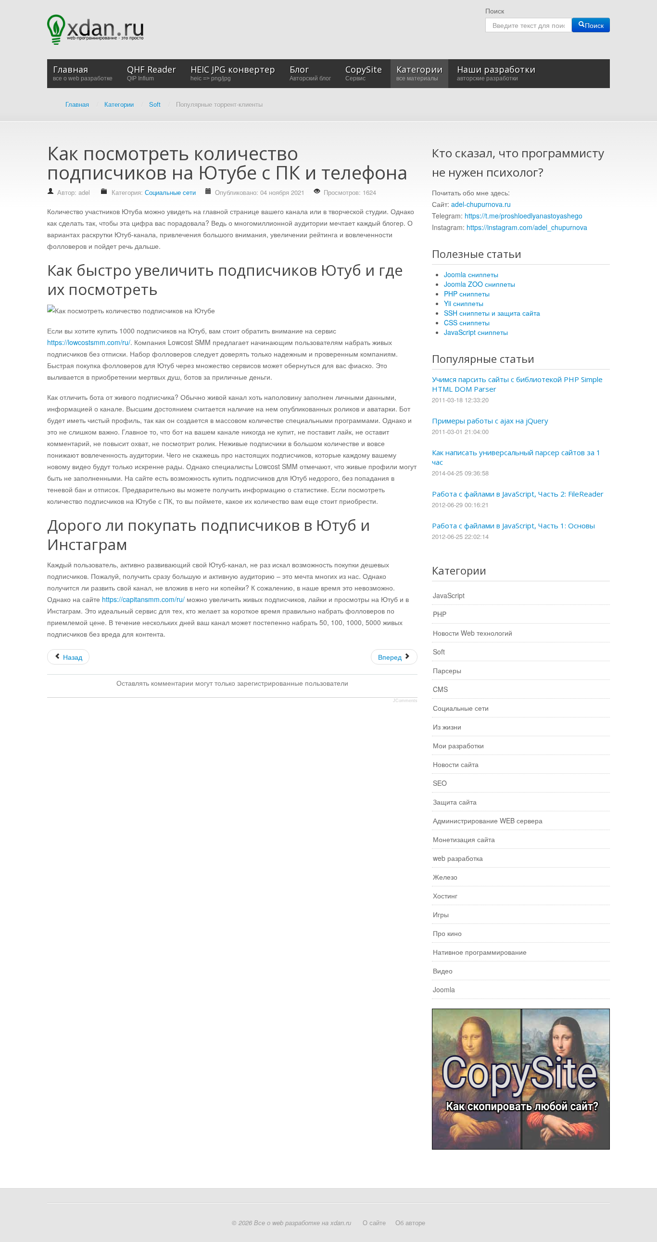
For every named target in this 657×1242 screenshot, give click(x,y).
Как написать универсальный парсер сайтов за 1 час (516, 457)
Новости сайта (456, 764)
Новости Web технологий (472, 633)
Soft (439, 651)
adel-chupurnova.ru (481, 204)
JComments (405, 700)
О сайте (374, 1222)
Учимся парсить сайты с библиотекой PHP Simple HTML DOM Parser (517, 384)
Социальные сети (170, 192)
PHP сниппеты (467, 293)
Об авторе (410, 1222)
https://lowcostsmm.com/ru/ (88, 342)
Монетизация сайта (464, 839)
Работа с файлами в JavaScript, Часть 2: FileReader (518, 494)
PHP (439, 614)
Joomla (444, 989)
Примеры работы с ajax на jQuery (490, 420)
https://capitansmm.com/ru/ (143, 599)
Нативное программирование (480, 952)
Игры (441, 914)
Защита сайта (455, 802)
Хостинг (445, 895)
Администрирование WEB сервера (488, 820)
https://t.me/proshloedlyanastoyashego (523, 215)
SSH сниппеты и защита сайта (492, 313)
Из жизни (447, 726)
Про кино (447, 933)
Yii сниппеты (463, 303)
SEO (440, 783)
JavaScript (449, 595)
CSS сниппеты (467, 322)
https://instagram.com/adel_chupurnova (527, 227)
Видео (443, 970)
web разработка (458, 858)
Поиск (494, 10)
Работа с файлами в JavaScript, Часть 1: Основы (513, 525)
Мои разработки (458, 745)
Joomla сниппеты (471, 274)
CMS (440, 689)
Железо (445, 877)
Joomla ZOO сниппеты (479, 284)
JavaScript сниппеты (476, 332)
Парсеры (447, 670)
